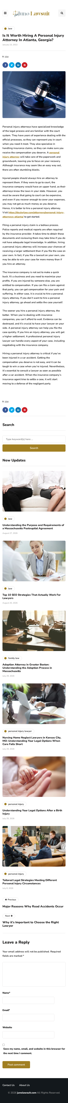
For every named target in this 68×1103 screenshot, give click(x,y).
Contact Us (8, 1085)
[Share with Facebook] (5, 65)
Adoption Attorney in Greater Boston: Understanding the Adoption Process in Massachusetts (27, 668)
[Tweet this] (12, 65)
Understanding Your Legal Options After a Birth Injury (32, 812)
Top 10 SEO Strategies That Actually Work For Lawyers (31, 596)
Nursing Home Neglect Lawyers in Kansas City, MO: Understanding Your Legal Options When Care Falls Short (31, 741)
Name (6, 992)
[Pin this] (24, 65)
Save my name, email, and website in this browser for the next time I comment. (34, 1051)
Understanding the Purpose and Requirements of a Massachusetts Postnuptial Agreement (33, 526)
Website (7, 1027)
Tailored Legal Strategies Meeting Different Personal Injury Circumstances (29, 881)
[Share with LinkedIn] (18, 65)
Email (6, 1010)
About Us (24, 1085)
